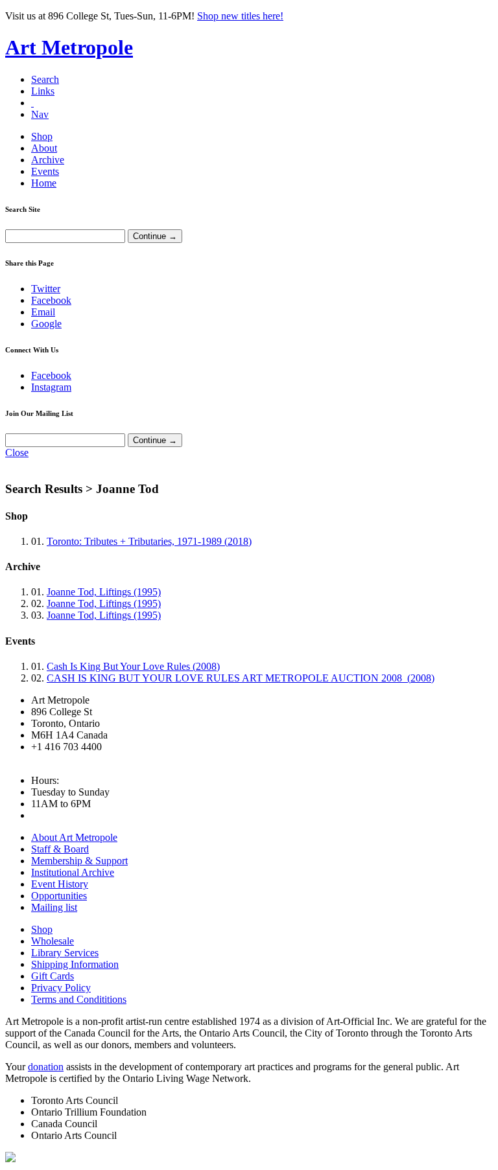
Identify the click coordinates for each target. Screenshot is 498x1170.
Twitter (45, 288)
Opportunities (59, 895)
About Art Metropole (74, 837)
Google (46, 323)
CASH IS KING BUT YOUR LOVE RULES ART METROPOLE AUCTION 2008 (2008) (240, 677)
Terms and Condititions (78, 999)
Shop (42, 136)
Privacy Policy (61, 987)
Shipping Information (75, 964)
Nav (40, 114)
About (44, 148)
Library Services (65, 952)
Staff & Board (60, 849)
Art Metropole (69, 47)
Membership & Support (79, 860)
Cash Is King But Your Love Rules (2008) (133, 666)
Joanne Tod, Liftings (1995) (104, 591)
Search (45, 79)
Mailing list (54, 907)
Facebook (51, 300)
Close (17, 452)
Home (43, 183)
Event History (59, 883)
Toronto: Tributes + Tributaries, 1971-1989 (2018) (149, 541)
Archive (47, 159)
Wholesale (52, 940)
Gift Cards (52, 975)
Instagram (51, 387)
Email (43, 311)
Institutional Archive (72, 872)
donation (46, 1066)
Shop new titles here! (240, 15)
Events (45, 171)
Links (42, 91)
